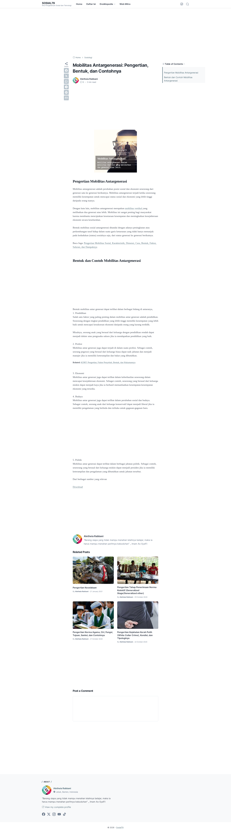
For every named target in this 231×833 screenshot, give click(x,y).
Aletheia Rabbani (62, 788)
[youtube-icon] (59, 814)
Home (79, 4)
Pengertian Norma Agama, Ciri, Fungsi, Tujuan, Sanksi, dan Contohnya (93, 633)
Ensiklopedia (106, 4)
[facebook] (66, 70)
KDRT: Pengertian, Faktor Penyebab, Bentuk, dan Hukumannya (108, 362)
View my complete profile (57, 807)
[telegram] (66, 87)
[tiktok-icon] (64, 814)
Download (78, 487)
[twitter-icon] (48, 814)
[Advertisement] (115, 32)
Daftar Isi (91, 4)
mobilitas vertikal (134, 208)
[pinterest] (66, 92)
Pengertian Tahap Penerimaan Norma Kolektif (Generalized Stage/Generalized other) (136, 590)
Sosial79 (48, 3)
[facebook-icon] (43, 814)
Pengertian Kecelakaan (85, 587)
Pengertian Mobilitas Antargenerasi (181, 72)
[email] (66, 97)
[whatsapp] (66, 81)
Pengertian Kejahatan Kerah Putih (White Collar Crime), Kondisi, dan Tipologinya (135, 635)
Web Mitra (125, 4)
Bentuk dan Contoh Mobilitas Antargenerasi (178, 79)
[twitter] (66, 76)
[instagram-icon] (54, 814)
